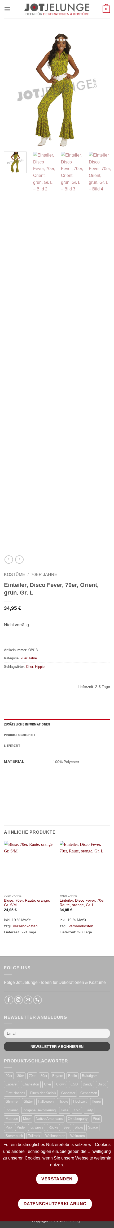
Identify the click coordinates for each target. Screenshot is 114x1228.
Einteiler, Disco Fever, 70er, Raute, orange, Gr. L (83, 902)
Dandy (88, 1084)
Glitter (28, 1101)
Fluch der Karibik (43, 1093)
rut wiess (36, 1127)
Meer (27, 1119)
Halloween (46, 1101)
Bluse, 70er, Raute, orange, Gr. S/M (27, 902)
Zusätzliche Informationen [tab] (27, 724)
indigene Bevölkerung (39, 1110)
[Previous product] (19, 559)
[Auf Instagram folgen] (18, 1000)
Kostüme (14, 574)
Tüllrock (34, 1136)
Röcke (53, 1127)
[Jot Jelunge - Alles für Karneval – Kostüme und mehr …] (57, 9)
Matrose (12, 1119)
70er (32, 1076)
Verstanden (57, 1179)
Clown (60, 1084)
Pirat (96, 1119)
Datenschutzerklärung (55, 1204)
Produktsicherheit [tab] (19, 735)
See (66, 1127)
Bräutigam (90, 1076)
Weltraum (77, 1136)
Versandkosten (25, 926)
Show (78, 1127)
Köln (76, 1110)
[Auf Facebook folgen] (9, 1000)
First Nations (15, 1093)
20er (9, 1076)
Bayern (57, 1076)
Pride (21, 1127)
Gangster (68, 1093)
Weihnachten (55, 1136)
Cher (29, 667)
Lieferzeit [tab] (12, 746)
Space (93, 1127)
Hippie (40, 667)
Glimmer (12, 1101)
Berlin (72, 1076)
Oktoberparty (78, 1119)
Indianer (12, 1110)
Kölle (64, 1110)
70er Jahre (44, 574)
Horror (96, 1101)
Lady (89, 1110)
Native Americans (49, 1119)
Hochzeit (80, 1101)
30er (20, 1076)
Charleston (31, 1084)
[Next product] (9, 559)
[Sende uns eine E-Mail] (28, 1000)
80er (44, 1076)
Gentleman (88, 1093)
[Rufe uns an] (37, 1000)
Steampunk (14, 1136)
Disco (102, 1084)
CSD (74, 1084)
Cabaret (11, 1084)
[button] (7, 9)
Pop (9, 1127)
